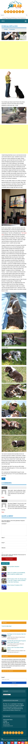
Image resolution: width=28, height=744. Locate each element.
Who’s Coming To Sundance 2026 (14, 585)
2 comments (12, 29)
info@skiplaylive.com (8, 725)
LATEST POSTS (5, 563)
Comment (4, 523)
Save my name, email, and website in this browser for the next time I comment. (14, 555)
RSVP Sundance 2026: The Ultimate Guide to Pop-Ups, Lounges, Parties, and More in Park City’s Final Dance (16, 580)
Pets (3, 478)
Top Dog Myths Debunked (13, 566)
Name (3, 537)
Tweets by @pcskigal (6, 626)
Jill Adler (6, 29)
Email (3, 542)
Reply (3, 497)
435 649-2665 (6, 724)
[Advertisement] (14, 55)
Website (3, 547)
